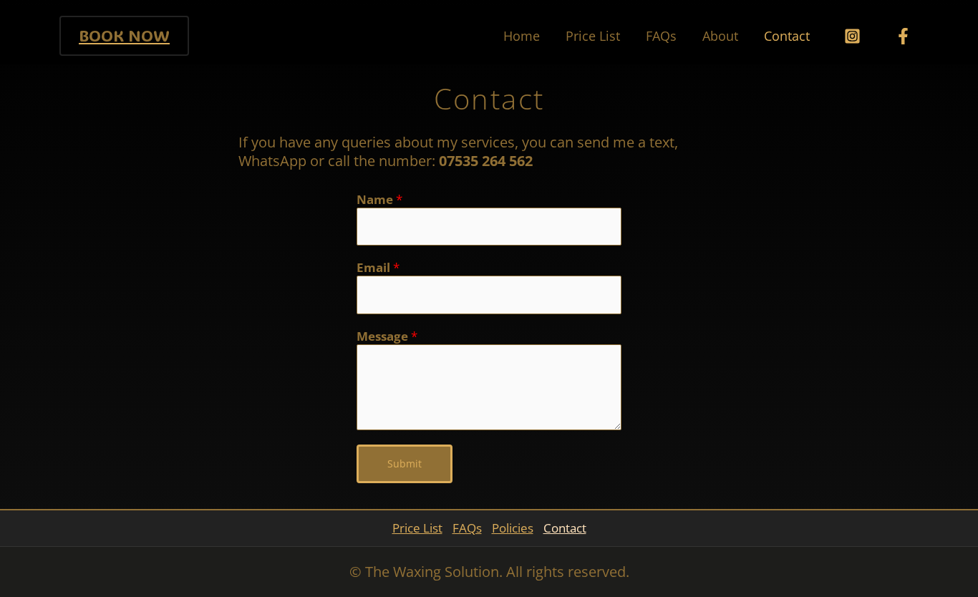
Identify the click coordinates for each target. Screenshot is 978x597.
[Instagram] (852, 36)
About (720, 35)
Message (387, 336)
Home (521, 35)
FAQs (661, 35)
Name (379, 200)
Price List (593, 35)
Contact (787, 35)
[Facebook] (903, 36)
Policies (512, 528)
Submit (404, 463)
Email (378, 268)
